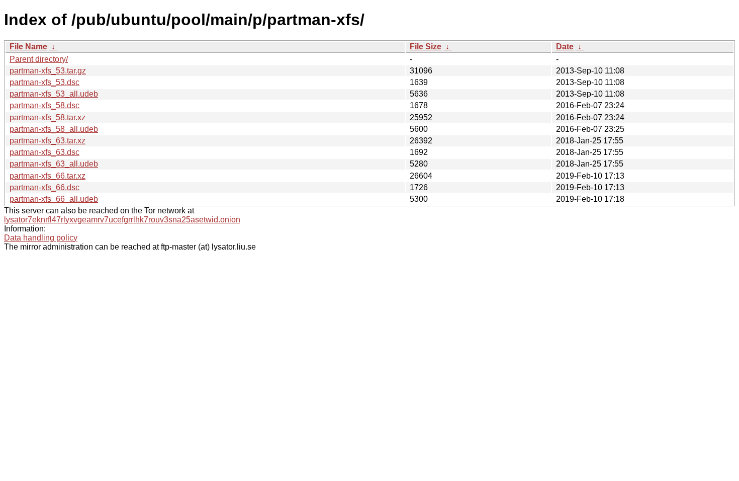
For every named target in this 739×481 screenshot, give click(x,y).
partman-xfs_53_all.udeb (54, 94)
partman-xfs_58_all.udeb (54, 129)
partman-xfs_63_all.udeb (54, 163)
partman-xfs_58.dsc (44, 105)
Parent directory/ (39, 59)
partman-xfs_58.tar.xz (47, 117)
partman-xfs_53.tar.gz (48, 70)
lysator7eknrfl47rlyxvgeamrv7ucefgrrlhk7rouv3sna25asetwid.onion (122, 219)
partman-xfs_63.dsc (44, 152)
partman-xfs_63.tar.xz (47, 140)
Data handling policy (40, 237)
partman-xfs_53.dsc (44, 82)
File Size (425, 46)
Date (565, 46)
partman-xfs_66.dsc (44, 187)
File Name (28, 46)
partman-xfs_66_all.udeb (54, 199)
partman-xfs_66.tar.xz (47, 176)
